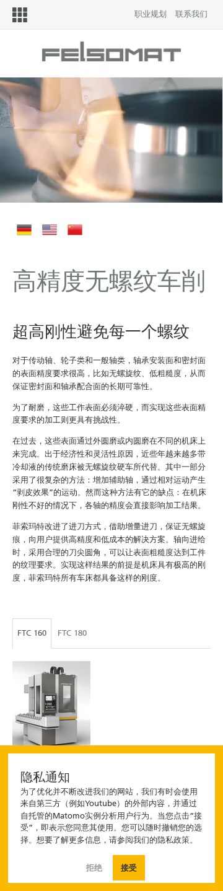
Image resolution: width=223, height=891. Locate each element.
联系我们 (191, 14)
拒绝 (95, 867)
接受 (129, 867)
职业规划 (150, 14)
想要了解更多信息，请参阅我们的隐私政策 (113, 840)
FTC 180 (72, 633)
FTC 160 (31, 633)
